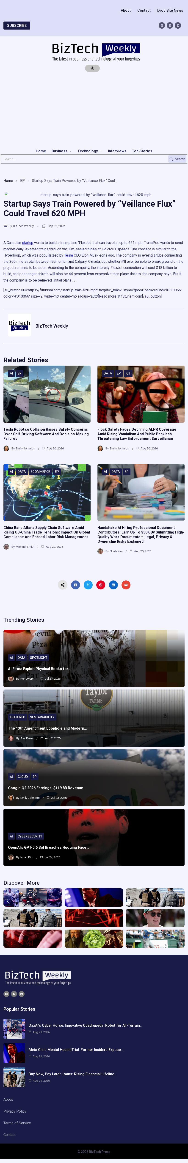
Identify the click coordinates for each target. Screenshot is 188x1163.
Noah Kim (116, 551)
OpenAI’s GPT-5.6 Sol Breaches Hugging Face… (48, 847)
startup (27, 243)
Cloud (23, 777)
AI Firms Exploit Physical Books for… (39, 669)
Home (8, 180)
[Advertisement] (94, 110)
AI (11, 373)
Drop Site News (170, 10)
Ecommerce (40, 471)
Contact (144, 10)
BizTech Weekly (23, 226)
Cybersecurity (30, 836)
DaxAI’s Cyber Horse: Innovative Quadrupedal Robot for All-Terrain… (85, 1025)
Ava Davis (26, 738)
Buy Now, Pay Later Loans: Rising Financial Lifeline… (73, 1074)
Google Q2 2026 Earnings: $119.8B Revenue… (47, 788)
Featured (17, 717)
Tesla (68, 255)
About (126, 10)
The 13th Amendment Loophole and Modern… (47, 728)
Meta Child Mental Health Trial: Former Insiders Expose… (76, 1050)
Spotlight (38, 657)
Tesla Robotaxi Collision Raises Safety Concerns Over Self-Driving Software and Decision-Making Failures (46, 434)
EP (22, 180)
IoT (128, 373)
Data (108, 373)
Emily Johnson (25, 448)
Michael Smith (25, 546)
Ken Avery (26, 678)
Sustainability (42, 717)
